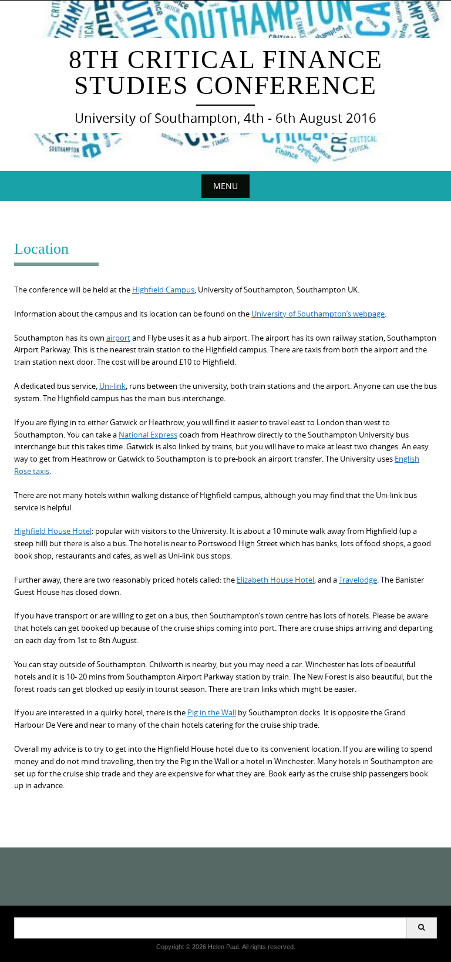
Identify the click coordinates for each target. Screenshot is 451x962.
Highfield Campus (163, 289)
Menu (225, 185)
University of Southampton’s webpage (318, 313)
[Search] (421, 928)
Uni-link (112, 386)
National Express (148, 434)
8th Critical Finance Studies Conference (226, 72)
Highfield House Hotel (53, 531)
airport (118, 337)
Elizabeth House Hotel (275, 579)
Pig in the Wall (211, 712)
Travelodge (358, 579)
